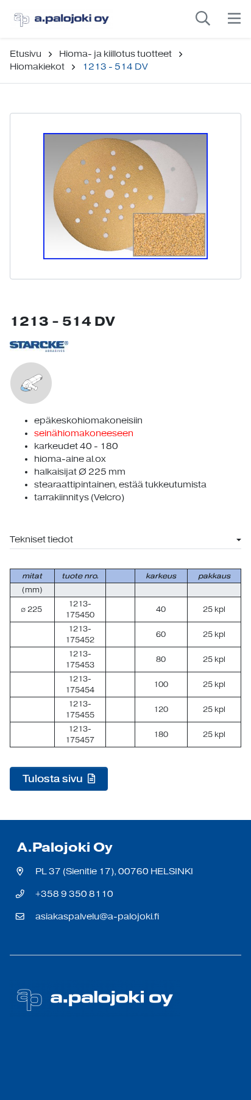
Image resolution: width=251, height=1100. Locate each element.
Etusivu (25, 54)
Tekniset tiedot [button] (41, 539)
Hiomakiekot (37, 67)
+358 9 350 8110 (74, 894)
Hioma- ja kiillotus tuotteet (115, 54)
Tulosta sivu (54, 778)
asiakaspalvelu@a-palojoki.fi (97, 916)
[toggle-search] (203, 19)
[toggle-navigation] (234, 19)
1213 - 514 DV (115, 67)
